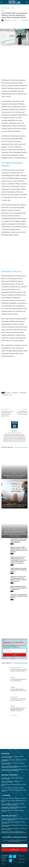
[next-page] (5, 603)
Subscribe (14, 655)
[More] (22, 25)
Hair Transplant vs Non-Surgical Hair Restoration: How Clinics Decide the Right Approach (13, 808)
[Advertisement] (14, 62)
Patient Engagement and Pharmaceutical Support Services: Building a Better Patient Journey (14, 767)
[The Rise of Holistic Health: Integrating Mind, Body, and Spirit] (5, 689)
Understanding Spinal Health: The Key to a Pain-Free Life (13, 798)
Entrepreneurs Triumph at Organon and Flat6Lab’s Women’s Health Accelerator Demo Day (14, 819)
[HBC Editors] (2, 20)
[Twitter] (14, 856)
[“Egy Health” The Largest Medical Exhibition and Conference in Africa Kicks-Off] (5, 597)
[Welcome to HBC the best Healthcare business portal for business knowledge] (14, 2)
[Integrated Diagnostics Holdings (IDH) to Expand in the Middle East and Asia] (5, 570)
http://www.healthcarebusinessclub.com (14, 432)
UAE (11, 394)
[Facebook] (10, 860)
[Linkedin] (10, 856)
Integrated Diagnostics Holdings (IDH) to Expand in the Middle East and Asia (18, 570)
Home (2, 7)
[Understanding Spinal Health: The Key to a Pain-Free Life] (5, 679)
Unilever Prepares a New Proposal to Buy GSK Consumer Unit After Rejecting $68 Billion (18, 540)
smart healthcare (5, 394)
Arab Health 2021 (15, 392)
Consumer (12, 677)
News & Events (8, 7)
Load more (14, 715)
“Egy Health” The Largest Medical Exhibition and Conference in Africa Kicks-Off (19, 596)
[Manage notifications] (3, 863)
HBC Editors (7, 20)
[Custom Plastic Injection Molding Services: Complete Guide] (5, 699)
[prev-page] (2, 603)
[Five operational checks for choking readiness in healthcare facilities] (5, 669)
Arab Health (8, 392)
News (13, 7)
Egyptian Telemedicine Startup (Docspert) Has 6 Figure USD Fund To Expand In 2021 (18, 588)
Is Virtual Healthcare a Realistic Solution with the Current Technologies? (22, 413)
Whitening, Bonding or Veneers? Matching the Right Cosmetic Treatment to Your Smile (18, 709)
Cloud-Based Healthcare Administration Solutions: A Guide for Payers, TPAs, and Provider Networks (14, 770)
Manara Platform (23, 392)
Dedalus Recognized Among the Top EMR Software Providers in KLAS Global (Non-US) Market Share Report (13, 832)
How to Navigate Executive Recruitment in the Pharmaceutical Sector (11, 782)
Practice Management (15, 667)
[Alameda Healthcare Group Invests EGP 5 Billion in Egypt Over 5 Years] (14, 464)
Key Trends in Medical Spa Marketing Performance (12, 787)
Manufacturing (14, 697)
